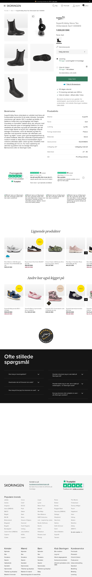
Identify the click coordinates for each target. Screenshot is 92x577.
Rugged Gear (58, 508)
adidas (6, 500)
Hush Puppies (25, 526)
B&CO (6, 511)
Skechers (57, 520)
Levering (73, 574)
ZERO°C (73, 529)
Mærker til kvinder (10, 574)
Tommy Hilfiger (75, 506)
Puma (56, 500)
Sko (5, 554)
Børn (12, 11)
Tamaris (56, 537)
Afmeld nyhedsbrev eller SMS (62, 564)
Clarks (6, 537)
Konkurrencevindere (60, 560)
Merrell (40, 508)
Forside (6, 11)
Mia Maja (40, 511)
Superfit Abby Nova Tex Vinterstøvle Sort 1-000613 (30, 11)
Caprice (6, 534)
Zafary (73, 526)
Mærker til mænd (26, 571)
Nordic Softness (43, 523)
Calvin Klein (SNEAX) (10, 532)
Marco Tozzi (41, 506)
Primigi (40, 537)
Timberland (74, 503)
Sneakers (7, 557)
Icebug (23, 529)
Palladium (41, 532)
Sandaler (7, 566)
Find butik (74, 551)
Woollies (73, 523)
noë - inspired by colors (45, 520)
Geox (22, 517)
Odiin (39, 529)
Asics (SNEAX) (8, 508)
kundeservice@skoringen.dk (39, 484)
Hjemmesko (8, 569)
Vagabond (74, 511)
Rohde (56, 506)
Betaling (73, 571)
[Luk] (89, 1)
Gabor (23, 511)
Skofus (56, 523)
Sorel (56, 529)
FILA (22, 508)
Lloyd (39, 500)
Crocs (23, 500)
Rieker (56, 503)
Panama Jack (42, 534)
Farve (58, 35)
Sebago (56, 514)
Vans (72, 514)
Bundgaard (7, 529)
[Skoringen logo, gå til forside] (14, 6)
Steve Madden (58, 532)
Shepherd (57, 517)
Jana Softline (25, 532)
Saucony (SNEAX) (59, 511)
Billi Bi (6, 517)
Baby (39, 571)
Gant (22, 514)
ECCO (23, 506)
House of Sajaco (26, 520)
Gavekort (74, 566)
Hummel (23, 523)
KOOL (23, 534)
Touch (73, 508)
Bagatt (6, 514)
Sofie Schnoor (58, 526)
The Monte (74, 500)
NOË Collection (42, 517)
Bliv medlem (58, 551)
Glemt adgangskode (60, 557)
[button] (14, 206)
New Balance (42, 514)
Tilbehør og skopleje (10, 571)
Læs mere (54, 1)
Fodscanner (74, 560)
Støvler (6, 560)
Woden (73, 520)
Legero (23, 537)
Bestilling (74, 569)
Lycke (39, 503)
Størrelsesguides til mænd (29, 574)
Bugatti (6, 526)
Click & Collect (75, 557)
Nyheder (7, 551)
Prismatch (74, 554)
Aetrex (6, 503)
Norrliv (40, 526)
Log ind (56, 554)
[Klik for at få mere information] (87, 67)
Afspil (42, 27)
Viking (73, 517)
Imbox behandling (76, 563)
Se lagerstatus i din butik (67, 73)
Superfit (56, 534)
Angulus (7, 506)
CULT (22, 503)
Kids (39, 574)
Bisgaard (7, 523)
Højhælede (7, 563)
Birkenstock (8, 520)
